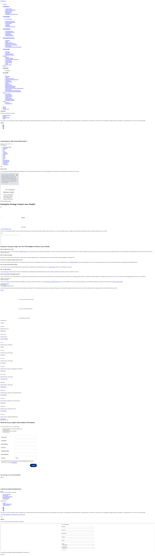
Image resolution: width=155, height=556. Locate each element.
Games (4, 158)
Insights (4, 65)
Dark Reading (5, 495)
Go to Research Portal (4, 283)
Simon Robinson (3, 394)
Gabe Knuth (2, 370)
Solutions (4, 56)
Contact (4, 101)
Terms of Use (17, 514)
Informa (2, 122)
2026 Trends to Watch (7, 147)
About (4, 92)
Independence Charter (10, 514)
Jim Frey (2, 346)
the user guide (129, 276)
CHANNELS (6, 6)
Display (4, 154)
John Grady (2, 354)
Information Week (6, 497)
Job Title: (3, 447)
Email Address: (4, 444)
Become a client (6, 108)
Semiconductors (6, 160)
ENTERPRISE (6, 29)
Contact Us (76, 276)
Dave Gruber (3, 362)
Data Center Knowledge (7, 496)
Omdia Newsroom (6, 505)
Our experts (23, 226)
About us (4, 116)
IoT (3, 159)
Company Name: (5, 451)
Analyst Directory (5, 271)
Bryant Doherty (52, 267)
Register (4, 107)
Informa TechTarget (6, 115)
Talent (4, 118)
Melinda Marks (3, 386)
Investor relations (6, 117)
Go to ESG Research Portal (5, 228)
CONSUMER (6, 16)
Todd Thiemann (3, 410)
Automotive (5, 148)
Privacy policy (22, 514)
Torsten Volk (2, 418)
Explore (2, 290)
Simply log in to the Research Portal (51, 281)
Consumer (5, 152)
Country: (3, 458)
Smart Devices (5, 162)
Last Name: (4, 440)
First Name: (4, 437)
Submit (33, 465)
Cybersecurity (5, 153)
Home (4, 514)
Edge (4, 155)
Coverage (5, 4)
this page (33, 257)
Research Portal (23, 251)
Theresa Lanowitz (3, 378)
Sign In (4, 106)
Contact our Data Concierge (117, 281)
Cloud (4, 151)
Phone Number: (5, 454)
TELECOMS (6, 49)
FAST (4, 156)
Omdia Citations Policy (7, 504)
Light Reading (5, 498)
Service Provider (6, 161)
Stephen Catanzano (4, 338)
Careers (4, 502)
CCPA (1, 514)
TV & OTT (5, 163)
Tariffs (4, 149)
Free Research (5, 164)
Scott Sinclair (3, 402)
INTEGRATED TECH (8, 38)
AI (3, 150)
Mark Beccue (3, 330)
